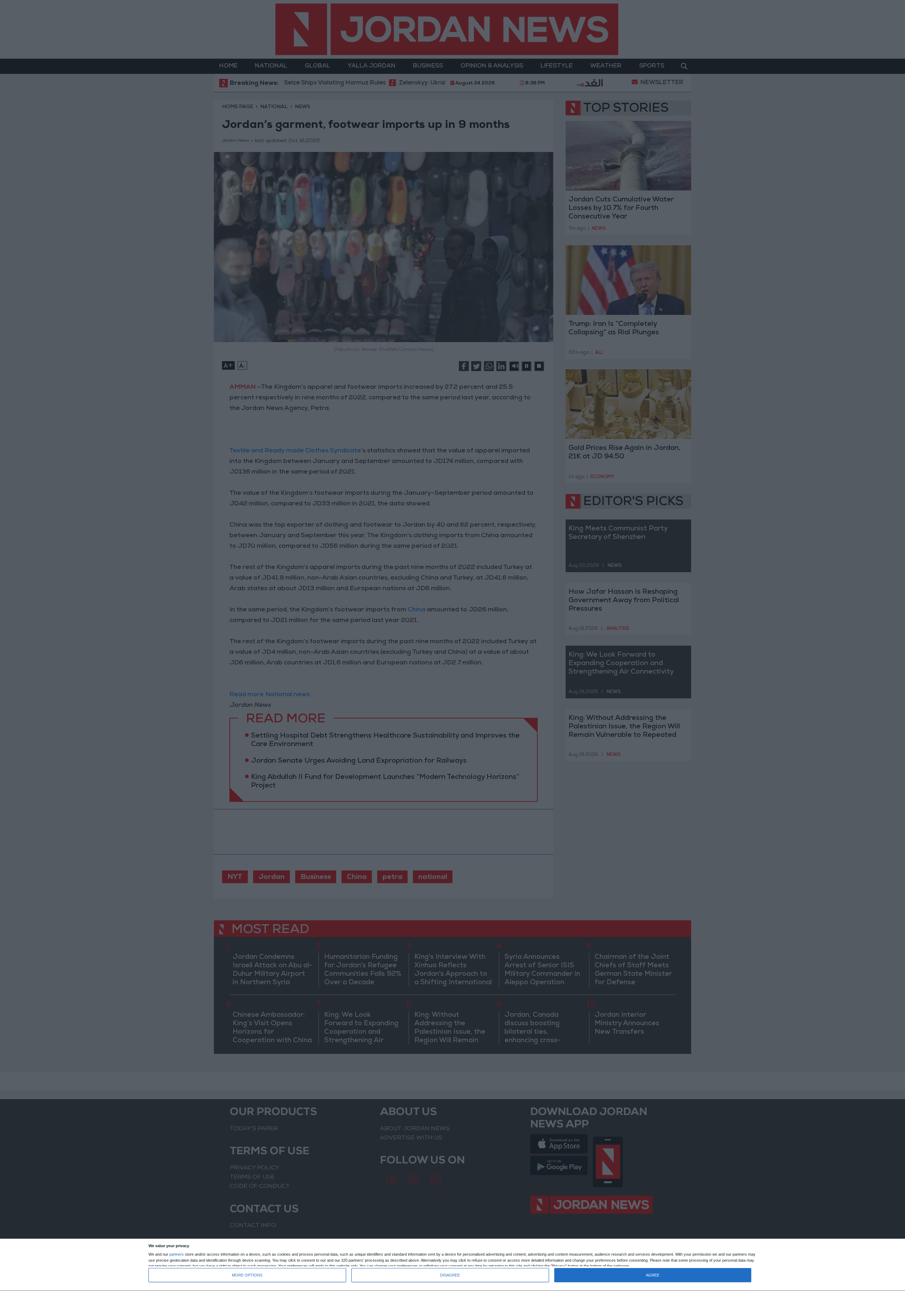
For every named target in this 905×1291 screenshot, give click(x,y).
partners (176, 1254)
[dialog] (452, 1265)
